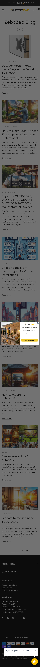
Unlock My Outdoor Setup (29, 340)
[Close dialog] (38, 323)
